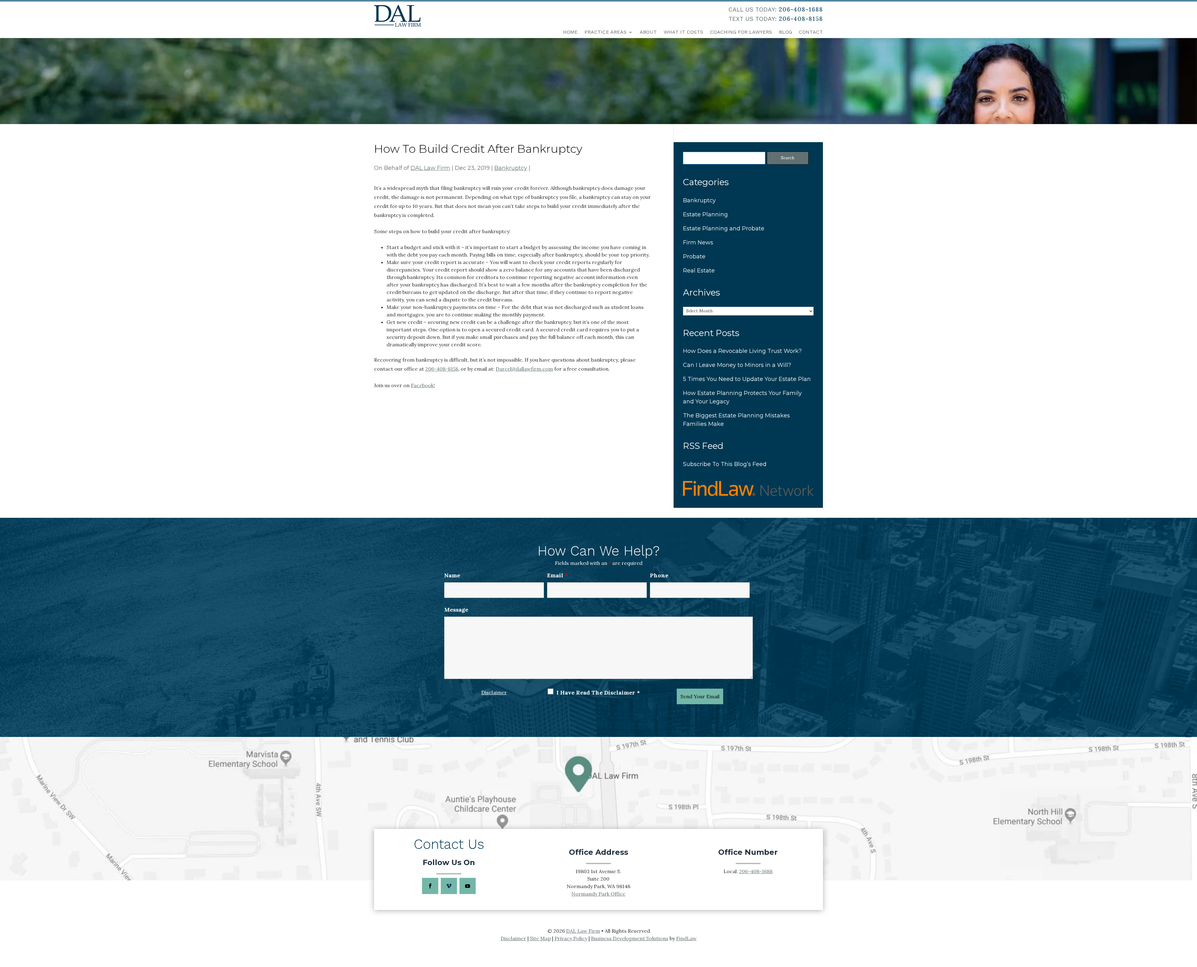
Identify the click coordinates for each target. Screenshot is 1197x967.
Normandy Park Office (598, 894)
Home (570, 32)
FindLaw (686, 938)
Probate (694, 256)
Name (452, 575)
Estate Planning (705, 214)
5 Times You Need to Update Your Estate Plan (747, 379)
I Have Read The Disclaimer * (598, 692)
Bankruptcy (510, 168)
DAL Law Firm (430, 168)
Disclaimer (494, 692)
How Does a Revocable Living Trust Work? (742, 351)
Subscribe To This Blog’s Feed (725, 464)
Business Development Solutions (629, 938)
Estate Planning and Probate (723, 228)
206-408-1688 (801, 9)
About (648, 32)
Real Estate (699, 270)
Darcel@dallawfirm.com (524, 369)
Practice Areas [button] (605, 32)
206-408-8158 (801, 18)
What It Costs (683, 32)
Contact (811, 32)
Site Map (540, 938)
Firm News (698, 242)
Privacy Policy (571, 938)
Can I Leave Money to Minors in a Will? (737, 365)
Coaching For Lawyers (741, 32)
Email (557, 575)
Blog (785, 32)
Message (456, 609)
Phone (659, 575)
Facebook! (423, 385)
